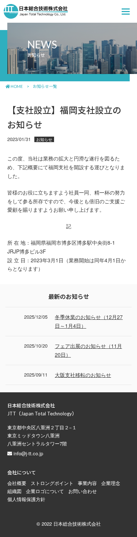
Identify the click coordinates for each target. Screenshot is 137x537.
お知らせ (44, 139)
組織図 (14, 491)
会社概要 (16, 482)
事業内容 (87, 482)
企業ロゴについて (45, 491)
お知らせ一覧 (45, 86)
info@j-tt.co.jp (28, 453)
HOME (16, 86)
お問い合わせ (82, 491)
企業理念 (110, 482)
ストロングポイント (52, 482)
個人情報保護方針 (26, 499)
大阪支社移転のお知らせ (83, 374)
